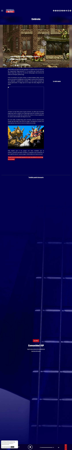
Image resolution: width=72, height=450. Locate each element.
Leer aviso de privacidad (6, 446)
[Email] (68, 10)
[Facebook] (53, 10)
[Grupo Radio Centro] (64, 10)
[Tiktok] (62, 10)
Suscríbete (36, 341)
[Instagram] (58, 10)
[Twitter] (56, 10)
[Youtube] (60, 10)
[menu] (2, 11)
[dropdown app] (66, 10)
